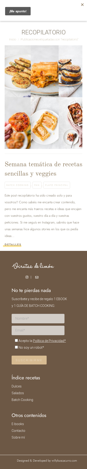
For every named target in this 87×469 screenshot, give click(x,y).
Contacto (18, 431)
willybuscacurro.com (64, 460)
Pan (37, 185)
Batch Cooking (17, 185)
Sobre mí (18, 437)
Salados (18, 393)
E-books (18, 424)
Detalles (13, 245)
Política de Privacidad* (49, 341)
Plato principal (56, 185)
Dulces (17, 386)
